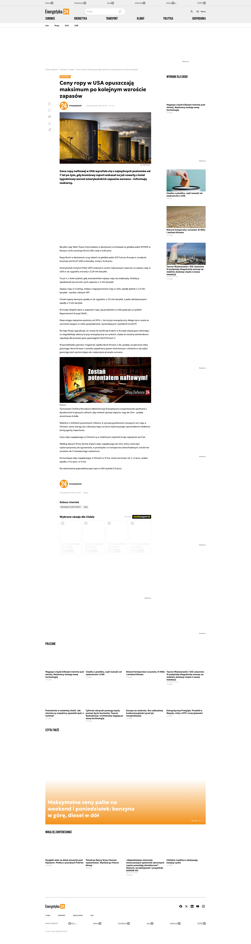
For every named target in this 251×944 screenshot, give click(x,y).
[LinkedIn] (192, 906)
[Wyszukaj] (120, 11)
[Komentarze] (49, 110)
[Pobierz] (49, 123)
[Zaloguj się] (191, 11)
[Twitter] (186, 906)
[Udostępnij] (49, 129)
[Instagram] (203, 906)
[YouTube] (197, 906)
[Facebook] (180, 906)
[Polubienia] (49, 103)
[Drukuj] (49, 116)
